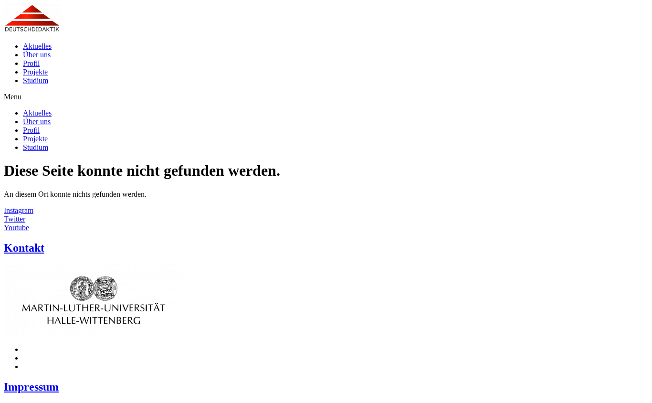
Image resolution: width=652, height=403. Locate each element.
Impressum (31, 387)
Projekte (35, 72)
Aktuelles (37, 46)
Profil (31, 63)
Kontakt (24, 248)
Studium (35, 80)
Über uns (37, 55)
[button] (326, 97)
